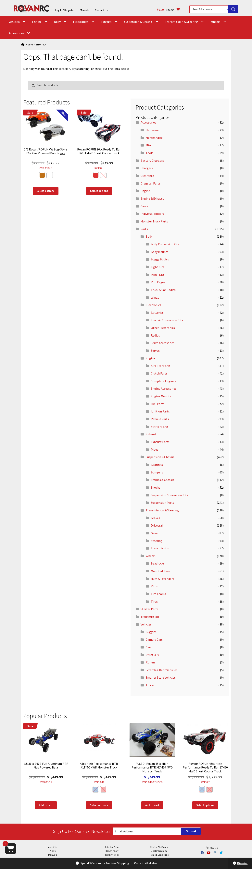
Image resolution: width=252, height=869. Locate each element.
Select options (46, 191)
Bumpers (157, 472)
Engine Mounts (161, 396)
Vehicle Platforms (159, 847)
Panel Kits (158, 275)
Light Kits (157, 267)
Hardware (152, 130)
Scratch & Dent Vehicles (161, 670)
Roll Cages (158, 282)
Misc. (149, 145)
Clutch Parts (159, 373)
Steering (156, 541)
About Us (52, 847)
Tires (154, 601)
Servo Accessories (162, 343)
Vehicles (14, 22)
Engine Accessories (163, 388)
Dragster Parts (150, 183)
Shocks (155, 487)
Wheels (215, 22)
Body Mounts (159, 252)
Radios (155, 335)
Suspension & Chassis (138, 22)
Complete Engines (163, 381)
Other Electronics (163, 328)
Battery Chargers (152, 160)
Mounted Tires (160, 571)
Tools (149, 153)
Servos (155, 350)
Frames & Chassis (162, 480)
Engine (37, 22)
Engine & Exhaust (152, 198)
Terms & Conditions (159, 854)
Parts (144, 229)
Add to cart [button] (46, 805)
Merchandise (154, 138)
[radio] (42, 175)
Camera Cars (154, 639)
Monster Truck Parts (154, 221)
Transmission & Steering (181, 22)
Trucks (150, 685)
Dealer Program (159, 850)
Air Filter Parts (160, 366)
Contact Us (101, 10)
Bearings (157, 465)
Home (29, 44)
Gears (144, 206)
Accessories (16, 33)
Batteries (157, 313)
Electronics (80, 22)
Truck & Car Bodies (163, 290)
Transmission (160, 548)
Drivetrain (157, 525)
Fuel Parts (157, 404)
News (53, 850)
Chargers (147, 168)
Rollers (151, 662)
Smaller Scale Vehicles (161, 677)
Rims (154, 586)
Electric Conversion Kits (167, 320)
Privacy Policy (112, 854)
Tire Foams (158, 594)
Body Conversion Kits (165, 244)
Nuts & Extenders (162, 579)
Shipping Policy (112, 847)
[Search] (233, 9)
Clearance (147, 176)
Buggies (151, 632)
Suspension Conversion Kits (169, 495)
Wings (155, 297)
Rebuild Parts (160, 419)
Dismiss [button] (242, 863)
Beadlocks (158, 563)
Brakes (155, 518)
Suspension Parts (162, 503)
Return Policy (112, 850)
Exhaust (106, 22)
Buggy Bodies (160, 259)
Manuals (84, 10)
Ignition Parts (160, 411)
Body (57, 22)
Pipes (154, 449)
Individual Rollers (152, 214)
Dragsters (152, 655)
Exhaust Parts (160, 442)
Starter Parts (160, 427)
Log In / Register (65, 10)
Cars (149, 647)
